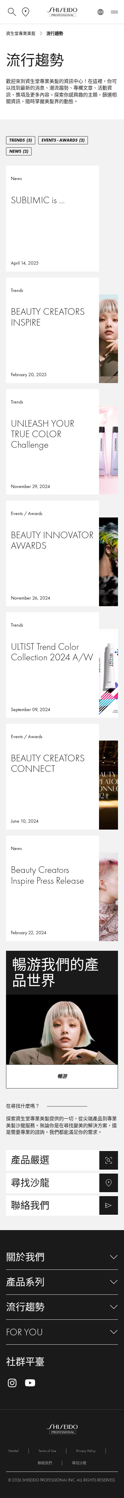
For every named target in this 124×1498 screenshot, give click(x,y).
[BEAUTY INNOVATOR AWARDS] (62, 553)
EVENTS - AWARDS (63, 140)
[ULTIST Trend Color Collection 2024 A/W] (62, 665)
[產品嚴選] (62, 1160)
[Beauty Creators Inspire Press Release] (62, 888)
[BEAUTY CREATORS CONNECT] (62, 776)
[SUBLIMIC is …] (62, 218)
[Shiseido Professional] (62, 12)
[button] (62, 1257)
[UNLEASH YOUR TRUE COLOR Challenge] (62, 442)
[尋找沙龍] (62, 1183)
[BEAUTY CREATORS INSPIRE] (62, 330)
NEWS (18, 151)
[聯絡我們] (62, 1206)
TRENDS (20, 140)
